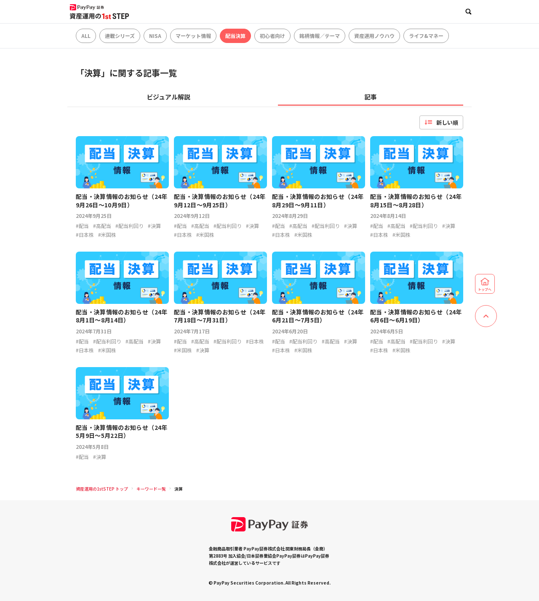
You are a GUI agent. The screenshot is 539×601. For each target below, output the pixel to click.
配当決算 (235, 35)
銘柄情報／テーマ (319, 35)
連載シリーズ (120, 35)
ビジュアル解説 (168, 96)
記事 (370, 96)
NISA (155, 35)
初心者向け (272, 35)
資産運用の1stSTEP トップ (102, 489)
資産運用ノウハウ (374, 35)
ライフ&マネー (426, 35)
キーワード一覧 (151, 489)
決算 (178, 489)
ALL (86, 35)
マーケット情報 (193, 35)
